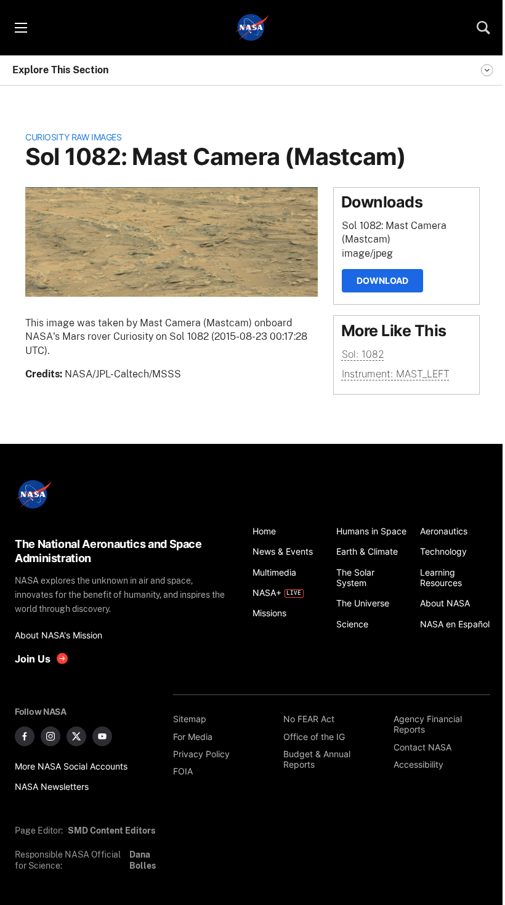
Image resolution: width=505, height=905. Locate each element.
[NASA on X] (76, 736)
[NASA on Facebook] (24, 736)
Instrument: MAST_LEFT (396, 374)
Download (382, 280)
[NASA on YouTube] (102, 736)
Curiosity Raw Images (73, 137)
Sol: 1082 (363, 354)
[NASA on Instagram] (50, 736)
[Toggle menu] (20, 27)
